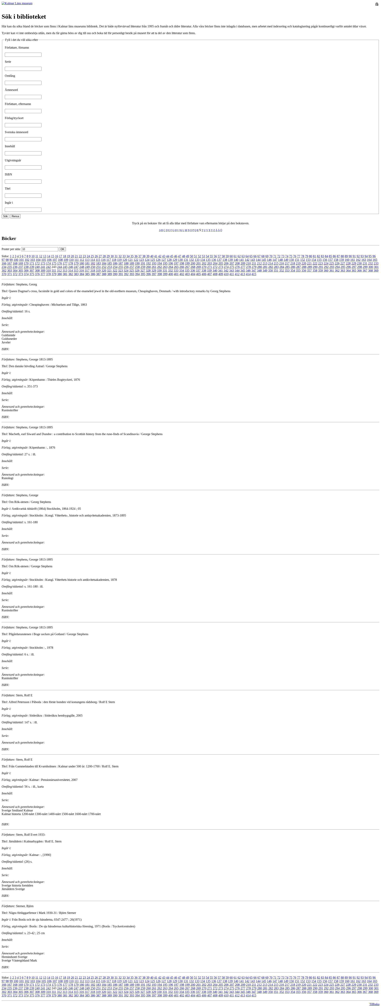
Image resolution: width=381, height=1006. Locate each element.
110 (71, 259)
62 (239, 256)
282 (270, 267)
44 (167, 256)
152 (302, 259)
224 (326, 263)
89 (346, 256)
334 (181, 270)
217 (287, 263)
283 (276, 267)
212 (259, 263)
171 (31, 263)
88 (342, 256)
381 (65, 274)
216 (281, 263)
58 (223, 256)
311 (54, 270)
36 (136, 256)
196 (170, 263)
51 (195, 256)
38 (143, 256)
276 (237, 267)
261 (154, 267)
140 (236, 259)
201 (198, 263)
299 (365, 267)
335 (187, 270)
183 (98, 263)
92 (358, 256)
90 (350, 256)
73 (282, 256)
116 (103, 259)
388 (104, 274)
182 (92, 263)
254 (115, 267)
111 (76, 259)
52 (199, 256)
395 (142, 274)
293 (331, 267)
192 (148, 263)
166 (4, 263)
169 (20, 263)
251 (98, 267)
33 (124, 256)
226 (337, 263)
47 (179, 256)
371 (9, 274)
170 (26, 263)
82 (318, 256)
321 (109, 270)
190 (137, 263)
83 (322, 256)
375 (31, 274)
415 (253, 274)
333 (176, 270)
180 (81, 263)
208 (237, 263)
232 (370, 263)
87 (338, 256)
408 (215, 274)
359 (320, 270)
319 (98, 270)
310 (48, 270)
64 (247, 256)
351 (276, 270)
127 (163, 259)
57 (219, 256)
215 (276, 263)
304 (15, 270)
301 (376, 267)
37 (139, 256)
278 (248, 267)
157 (330, 259)
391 (120, 274)
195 (165, 263)
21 (76, 256)
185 (109, 263)
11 (36, 256)
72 (278, 256)
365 (353, 270)
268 (192, 267)
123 (141, 259)
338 (203, 270)
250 (92, 267)
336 (192, 270)
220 (303, 263)
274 (226, 267)
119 (119, 259)
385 (87, 274)
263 (165, 267)
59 (227, 256)
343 (231, 270)
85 (330, 256)
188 (126, 263)
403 (187, 274)
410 (226, 274)
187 (120, 263)
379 (54, 274)
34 (128, 256)
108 (60, 259)
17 (60, 256)
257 (131, 267)
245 (65, 267)
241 (42, 267)
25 (92, 256)
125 (152, 259)
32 (120, 256)
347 (253, 270)
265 (176, 267)
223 (320, 263)
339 (209, 270)
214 (270, 263)
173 (42, 263)
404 (192, 274)
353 (287, 270)
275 (231, 267)
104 (38, 259)
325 (131, 270)
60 (231, 256)
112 (82, 259)
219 (298, 263)
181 (87, 263)
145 (263, 259)
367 (365, 270)
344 (237, 270)
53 (203, 256)
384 (81, 274)
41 (155, 256)
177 (65, 263)
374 (26, 274)
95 (370, 256)
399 (165, 274)
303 (9, 270)
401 (176, 274)
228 (348, 263)
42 (159, 256)
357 (309, 270)
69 (266, 256)
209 (243, 263)
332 (170, 270)
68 (263, 256)
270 (204, 267)
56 (215, 256)
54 (207, 256)
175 (54, 263)
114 (92, 259)
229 (353, 263)
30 (112, 256)
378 (48, 274)
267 (187, 267)
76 (294, 256)
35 (132, 256)
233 (376, 263)
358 (315, 270)
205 (220, 263)
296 (348, 267)
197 (176, 263)
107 (54, 259)
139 (230, 259)
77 (298, 256)
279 (254, 267)
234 (4, 267)
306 (26, 270)
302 (4, 270)
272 (215, 267)
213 (265, 263)
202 (204, 263)
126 (158, 259)
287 (298, 267)
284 (281, 267)
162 (358, 259)
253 (109, 267)
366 (359, 270)
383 (76, 274)
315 (76, 270)
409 (220, 274)
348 (259, 270)
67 (259, 256)
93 (362, 256)
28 (104, 256)
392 (126, 274)
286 (293, 267)
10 (33, 256)
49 (187, 256)
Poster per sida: (11, 249)
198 (181, 263)
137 (219, 259)
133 (197, 259)
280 (259, 267)
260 (148, 267)
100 (15, 259)
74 (286, 256)
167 (9, 263)
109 (66, 259)
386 (92, 274)
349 (265, 270)
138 (224, 259)
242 (48, 267)
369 (376, 270)
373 (20, 274)
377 (42, 274)
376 (37, 274)
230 (359, 263)
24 (88, 256)
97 (3, 259)
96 (374, 256)
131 (186, 259)
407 (209, 274)
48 (183, 256)
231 (365, 263)
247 (76, 267)
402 (181, 274)
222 (315, 263)
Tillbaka (374, 1004)
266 (181, 267)
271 (209, 267)
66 (255, 256)
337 (198, 270)
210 (248, 263)
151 (297, 259)
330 (159, 270)
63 (243, 256)
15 (52, 256)
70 (270, 256)
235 (9, 267)
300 (370, 267)
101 (21, 259)
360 (326, 270)
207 (231, 263)
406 (204, 274)
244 (59, 267)
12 (40, 256)
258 (137, 267)
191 (142, 263)
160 (347, 259)
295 (343, 267)
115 (98, 259)
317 (87, 270)
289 (309, 267)
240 (37, 267)
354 (292, 270)
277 (243, 267)
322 (115, 270)
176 (59, 263)
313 (65, 270)
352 (281, 270)
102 (27, 259)
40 (151, 256)
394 (137, 274)
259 (142, 267)
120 (124, 259)
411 (231, 274)
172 (37, 263)
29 (108, 256)
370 (4, 274)
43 (163, 256)
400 (170, 274)
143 (252, 259)
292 (326, 267)
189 (131, 263)
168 (15, 263)
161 (352, 259)
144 (258, 259)
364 (348, 270)
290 (315, 267)
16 (56, 256)
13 (44, 256)
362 (337, 270)
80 (310, 256)
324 (126, 270)
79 (306, 256)
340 (215, 270)
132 (191, 259)
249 (87, 267)
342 (226, 270)
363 (342, 270)
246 (70, 267)
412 (237, 274)
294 (337, 267)
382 (70, 274)
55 (211, 256)
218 (292, 263)
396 (148, 274)
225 (331, 263)
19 (68, 256)
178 (70, 263)
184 (104, 263)
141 (241, 259)
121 (130, 259)
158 (336, 259)
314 (70, 270)
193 (154, 263)
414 (248, 274)
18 (64, 256)
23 (84, 256)
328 (148, 270)
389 (109, 274)
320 (103, 270)
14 (48, 256)
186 (115, 263)
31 (116, 256)
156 (324, 259)
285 (287, 267)
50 (191, 256)
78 (302, 256)
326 (137, 270)
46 (175, 256)
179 (76, 263)
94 (366, 256)
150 (291, 259)
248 (81, 267)
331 (165, 270)
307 (31, 270)
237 (20, 267)
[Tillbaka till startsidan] (17, 3)
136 (213, 259)
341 (220, 270)
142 (247, 259)
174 (48, 263)
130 (180, 259)
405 (198, 274)
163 (363, 259)
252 (104, 267)
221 (309, 263)
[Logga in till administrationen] (376, 4)
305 (20, 270)
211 (254, 263)
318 (92, 270)
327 (142, 270)
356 (303, 270)
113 (87, 259)
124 (147, 259)
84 (326, 256)
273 (220, 267)
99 (11, 259)
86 (334, 256)
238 (26, 267)
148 (280, 259)
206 (226, 263)
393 (131, 274)
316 (81, 270)
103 (32, 259)
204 (215, 263)
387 (98, 274)
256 (126, 267)
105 (43, 259)
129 (174, 259)
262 (159, 267)
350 (270, 270)
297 (354, 267)
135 (208, 259)
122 (136, 259)
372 (15, 274)
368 (370, 270)
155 (319, 259)
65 (251, 256)
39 (147, 256)
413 (242, 274)
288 (304, 267)
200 (192, 263)
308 (37, 270)
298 (359, 267)
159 (341, 259)
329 (153, 270)
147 (274, 259)
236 (15, 267)
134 (202, 259)
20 (72, 256)
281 (265, 267)
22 (80, 256)
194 (159, 263)
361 (331, 270)
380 (59, 274)
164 (369, 259)
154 (313, 259)
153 (308, 259)
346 (248, 270)
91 (354, 256)
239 (31, 267)
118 (114, 259)
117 (108, 259)
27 (100, 256)
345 (242, 270)
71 (274, 256)
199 (187, 263)
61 (235, 256)
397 (154, 274)
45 (171, 256)
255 (120, 267)
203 (209, 263)
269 (198, 267)
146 (269, 259)
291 (320, 267)
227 (342, 263)
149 (286, 259)
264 (170, 267)
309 (42, 270)
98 (7, 259)
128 (169, 259)
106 (49, 259)
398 (159, 274)
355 (298, 270)
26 (96, 256)
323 (120, 270)
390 (115, 274)
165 (374, 259)
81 (314, 256)
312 (59, 270)
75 (290, 256)
